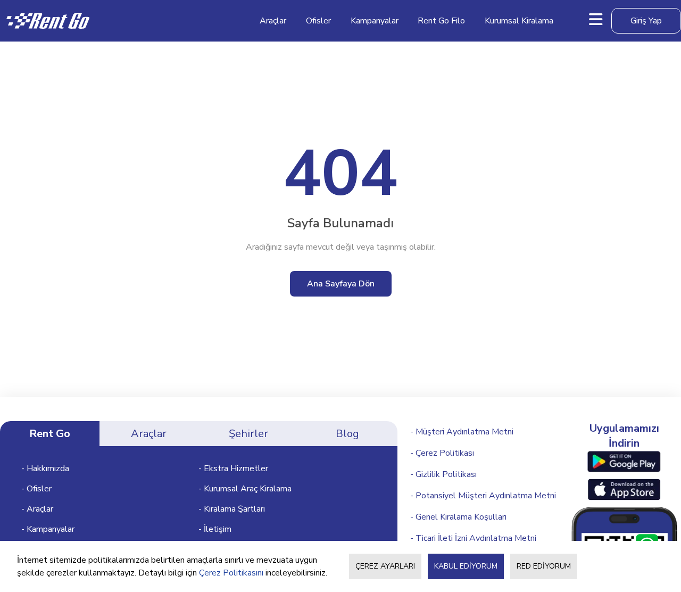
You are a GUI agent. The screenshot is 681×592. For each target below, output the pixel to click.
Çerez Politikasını (231, 573)
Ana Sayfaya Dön (341, 284)
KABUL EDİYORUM (465, 566)
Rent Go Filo (441, 21)
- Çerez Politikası (442, 453)
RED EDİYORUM (544, 566)
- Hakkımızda (45, 468)
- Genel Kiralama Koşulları (458, 517)
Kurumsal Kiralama (519, 21)
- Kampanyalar (47, 529)
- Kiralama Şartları (231, 509)
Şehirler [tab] (248, 433)
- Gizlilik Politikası (443, 474)
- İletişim (214, 529)
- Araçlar (37, 509)
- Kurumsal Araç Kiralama (245, 489)
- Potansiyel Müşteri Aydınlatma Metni (483, 495)
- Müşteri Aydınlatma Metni (461, 432)
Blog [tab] (347, 433)
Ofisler (318, 21)
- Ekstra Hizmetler (233, 468)
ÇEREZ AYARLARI (385, 566)
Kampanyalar (374, 21)
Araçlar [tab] (149, 433)
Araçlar (273, 21)
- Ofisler (36, 489)
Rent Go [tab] (49, 433)
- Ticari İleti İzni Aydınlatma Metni (473, 538)
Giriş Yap (646, 21)
